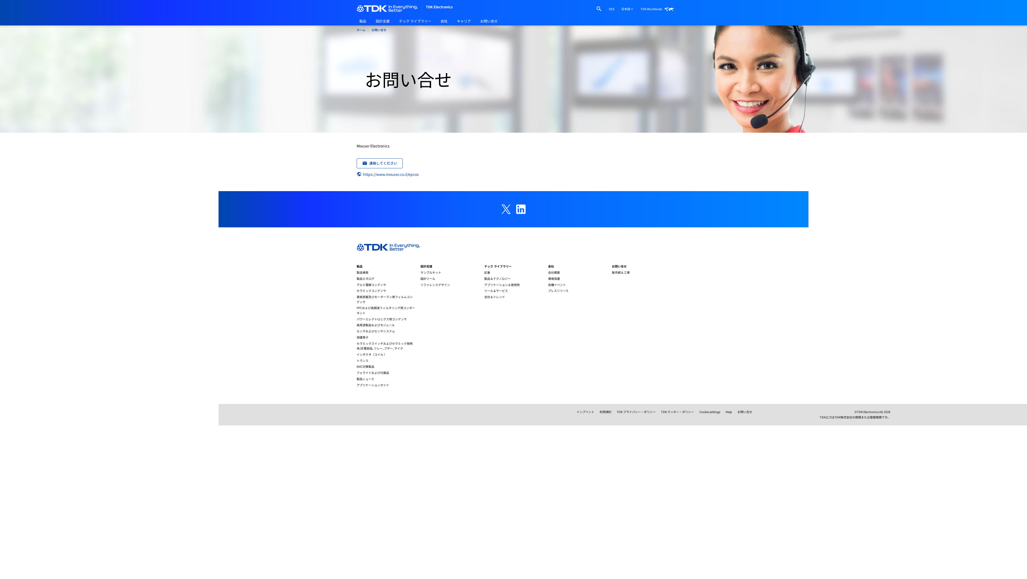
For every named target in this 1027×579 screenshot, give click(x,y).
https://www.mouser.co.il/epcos (391, 174)
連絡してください (383, 163)
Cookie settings (709, 412)
